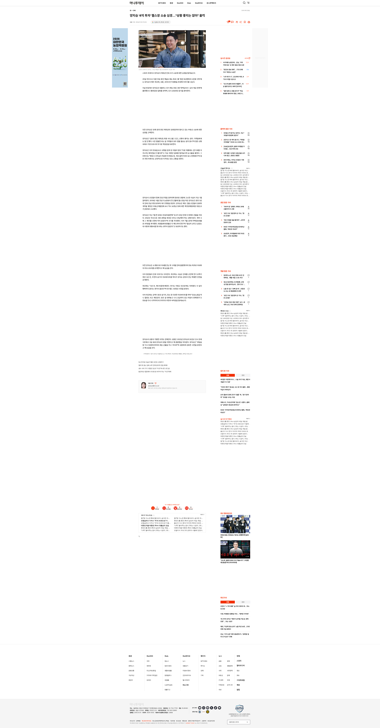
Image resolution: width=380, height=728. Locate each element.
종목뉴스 (131, 666)
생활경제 (230, 666)
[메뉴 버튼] (248, 3)
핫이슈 (203, 666)
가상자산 (131, 675)
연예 (134, 10)
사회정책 (230, 671)
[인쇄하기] (249, 22)
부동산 (221, 675)
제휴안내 (184, 721)
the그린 (186, 685)
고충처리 (204, 721)
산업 (220, 666)
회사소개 (132, 721)
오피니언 (230, 685)
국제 (228, 680)
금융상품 (131, 671)
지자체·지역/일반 (152, 675)
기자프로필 (241, 680)
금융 (220, 661)
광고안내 (178, 721)
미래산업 (221, 685)
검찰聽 (167, 680)
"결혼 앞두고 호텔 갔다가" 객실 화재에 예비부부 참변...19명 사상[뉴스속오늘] (233, 93)
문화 (228, 675)
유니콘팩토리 (211, 3)
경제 (228, 661)
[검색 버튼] (244, 3)
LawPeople (168, 685)
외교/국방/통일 (151, 671)
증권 (171, 3)
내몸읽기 (185, 666)
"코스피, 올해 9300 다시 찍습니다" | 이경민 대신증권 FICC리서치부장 (234, 561)
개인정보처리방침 (146, 721)
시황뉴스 (131, 661)
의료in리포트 (187, 671)
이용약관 (172, 721)
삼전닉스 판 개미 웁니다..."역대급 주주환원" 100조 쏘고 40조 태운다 (234, 142)
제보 (238, 685)
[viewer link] (203, 65)
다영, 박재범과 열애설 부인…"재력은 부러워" (234, 614)
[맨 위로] (375, 719)
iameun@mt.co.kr (153, 386)
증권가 (131, 680)
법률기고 (167, 690)
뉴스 (184, 661)
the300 (180, 3)
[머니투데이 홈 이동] (136, 704)
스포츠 (239, 661)
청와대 (149, 666)
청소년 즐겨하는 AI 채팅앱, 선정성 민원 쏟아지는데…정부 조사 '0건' (234, 284)
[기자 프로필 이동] (143, 385)
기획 (202, 675)
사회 (220, 671)
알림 (238, 690)
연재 (202, 671)
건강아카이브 (187, 675)
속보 (220, 690)
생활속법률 (168, 671)
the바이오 (199, 3)
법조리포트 (168, 666)
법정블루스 (168, 675)
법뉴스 (167, 661)
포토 (238, 675)
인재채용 (138, 721)
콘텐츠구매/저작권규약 (194, 721)
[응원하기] (155, 383)
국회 (148, 661)
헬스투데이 (186, 680)
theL (189, 3)
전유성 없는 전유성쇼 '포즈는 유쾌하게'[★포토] (234, 536)
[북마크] (244, 22)
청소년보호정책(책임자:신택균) (160, 721)
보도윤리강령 (211, 721)
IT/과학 (221, 680)
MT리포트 (162, 3)
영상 (238, 671)
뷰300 (149, 680)
